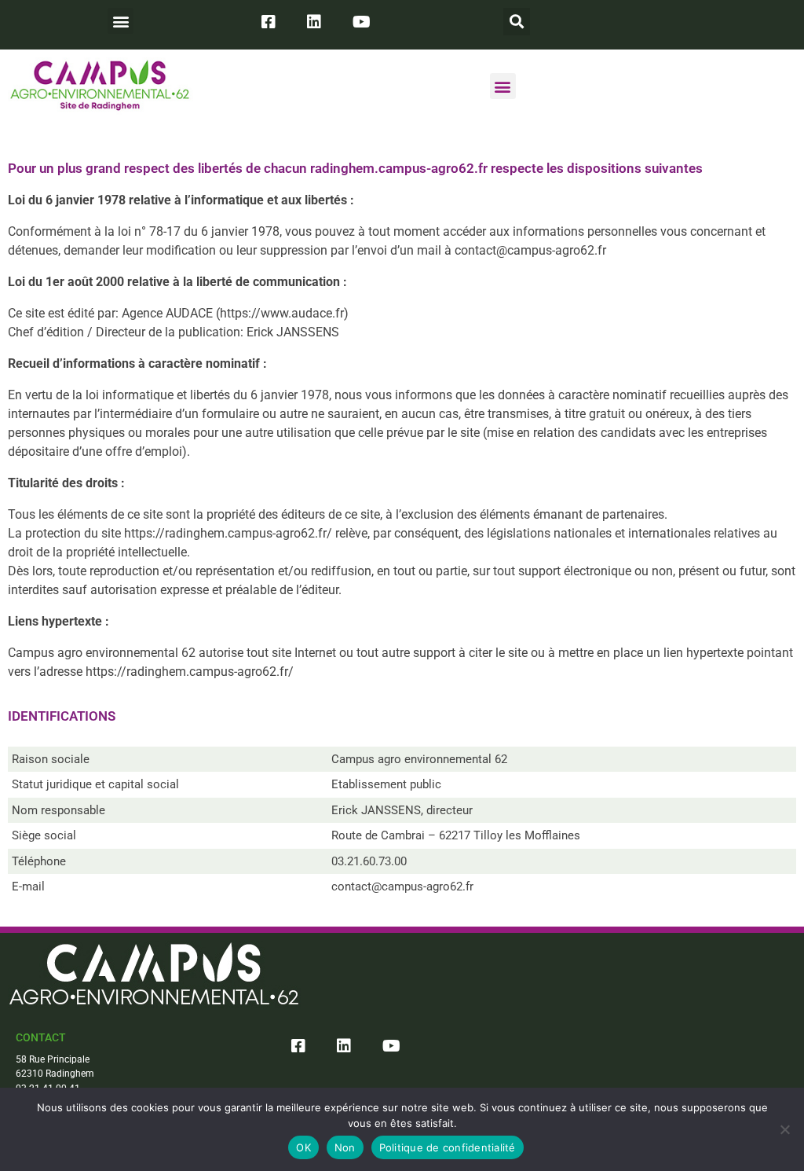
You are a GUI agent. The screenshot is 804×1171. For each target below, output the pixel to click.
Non (345, 1147)
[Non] (784, 1129)
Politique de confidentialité (447, 1147)
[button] (120, 21)
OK (303, 1147)
